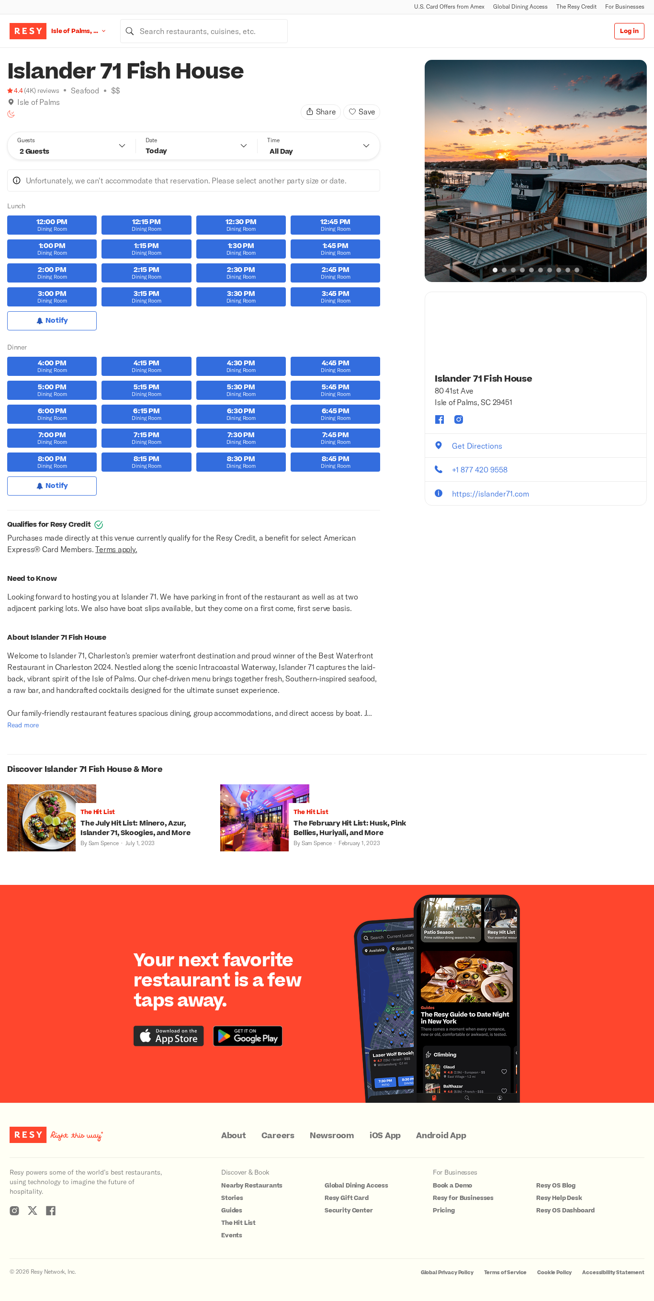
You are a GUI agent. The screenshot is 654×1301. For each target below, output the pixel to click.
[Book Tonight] (11, 114)
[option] (536, 171)
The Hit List (238, 1223)
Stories (232, 1198)
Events (231, 1235)
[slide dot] (495, 270)
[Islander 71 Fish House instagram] (458, 419)
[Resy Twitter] (32, 1210)
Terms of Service (505, 1272)
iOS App (385, 1136)
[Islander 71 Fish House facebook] (439, 419)
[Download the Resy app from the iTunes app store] (169, 1036)
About (233, 1136)
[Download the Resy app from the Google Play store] (248, 1036)
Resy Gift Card (347, 1198)
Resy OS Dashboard (565, 1210)
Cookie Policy (554, 1272)
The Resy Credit (576, 6)
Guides (231, 1210)
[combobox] (204, 31)
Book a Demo (452, 1185)
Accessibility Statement (613, 1272)
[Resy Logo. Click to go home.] (28, 31)
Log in (629, 31)
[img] (11, 102)
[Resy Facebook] (51, 1210)
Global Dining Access (520, 6)
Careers (277, 1136)
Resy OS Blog (555, 1185)
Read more (23, 725)
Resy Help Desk (559, 1198)
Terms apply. (116, 549)
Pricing (444, 1210)
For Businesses (624, 6)
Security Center (349, 1210)
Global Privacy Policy (447, 1272)
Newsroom (332, 1136)
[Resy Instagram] (14, 1210)
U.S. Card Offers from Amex (449, 6)
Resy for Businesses (463, 1198)
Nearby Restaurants (251, 1185)
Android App (441, 1136)
